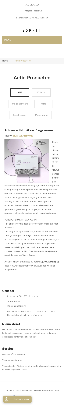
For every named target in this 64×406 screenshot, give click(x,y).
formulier (31, 337)
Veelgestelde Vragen (12, 360)
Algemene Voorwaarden (13, 354)
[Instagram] (10, 344)
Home (5, 60)
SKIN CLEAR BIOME (23, 135)
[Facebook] (4, 344)
